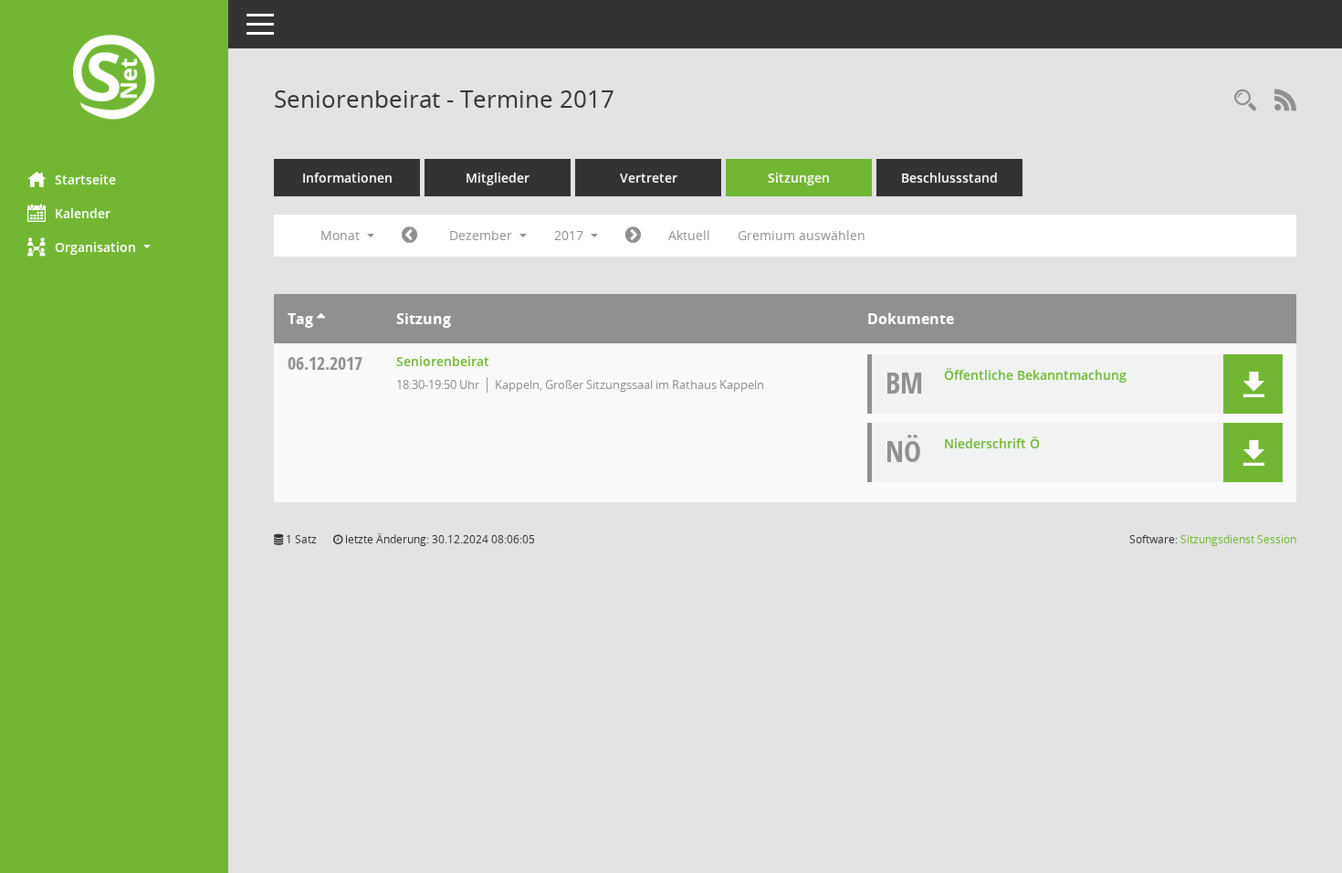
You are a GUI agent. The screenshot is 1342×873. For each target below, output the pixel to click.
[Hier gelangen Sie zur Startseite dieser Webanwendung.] (114, 79)
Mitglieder (497, 177)
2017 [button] (570, 235)
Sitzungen (799, 177)
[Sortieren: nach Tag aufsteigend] (321, 319)
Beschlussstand (949, 177)
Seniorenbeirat (442, 361)
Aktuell (689, 235)
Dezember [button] (482, 235)
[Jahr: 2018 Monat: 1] (633, 235)
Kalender (82, 213)
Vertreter (648, 177)
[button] (114, 247)
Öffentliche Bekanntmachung (1035, 375)
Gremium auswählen (801, 235)
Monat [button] (341, 235)
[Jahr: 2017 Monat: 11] (409, 235)
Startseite (85, 179)
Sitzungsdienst (1238, 539)
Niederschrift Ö (992, 443)
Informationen (347, 177)
